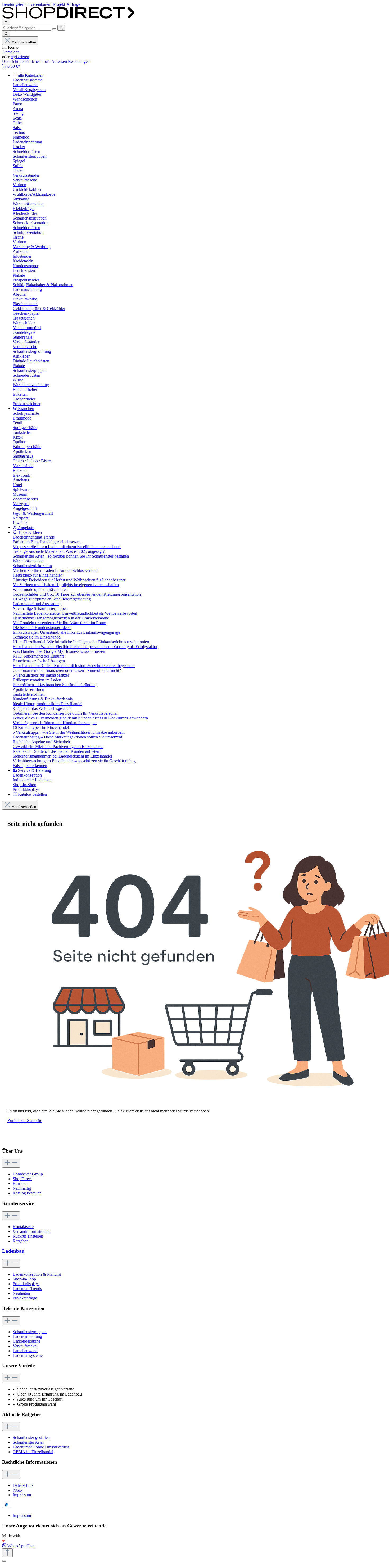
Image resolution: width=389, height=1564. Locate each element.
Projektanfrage (25, 1298)
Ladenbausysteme (28, 1355)
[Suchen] (61, 28)
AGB (17, 1490)
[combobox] (26, 28)
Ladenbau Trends (27, 1288)
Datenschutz (23, 1485)
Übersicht (10, 61)
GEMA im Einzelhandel (33, 1451)
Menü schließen (24, 42)
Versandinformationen (31, 1231)
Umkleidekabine (26, 1341)
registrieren (20, 56)
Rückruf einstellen (28, 1236)
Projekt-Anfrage (66, 4)
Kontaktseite (23, 1226)
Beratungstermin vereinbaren (26, 4)
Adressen (59, 61)
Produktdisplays (26, 1284)
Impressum (22, 1495)
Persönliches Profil (35, 61)
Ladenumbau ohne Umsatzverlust (41, 1447)
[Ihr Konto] (6, 33)
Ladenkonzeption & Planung (37, 1274)
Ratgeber (20, 1241)
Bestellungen (79, 61)
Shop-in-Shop (24, 1279)
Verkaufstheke (25, 1346)
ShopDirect (22, 1179)
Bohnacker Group (28, 1174)
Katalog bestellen (27, 1193)
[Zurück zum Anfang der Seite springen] (7, 1552)
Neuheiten (21, 1293)
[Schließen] (4, 1561)
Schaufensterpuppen (30, 1331)
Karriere (19, 1183)
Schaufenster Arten (28, 1442)
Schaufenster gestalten (31, 1437)
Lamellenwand (25, 1350)
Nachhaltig (22, 1188)
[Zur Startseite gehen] (68, 17)
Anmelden (11, 52)
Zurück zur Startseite (24, 1120)
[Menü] (6, 22)
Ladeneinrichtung (27, 1336)
